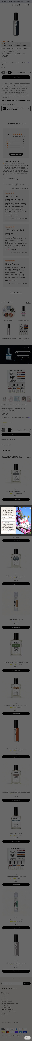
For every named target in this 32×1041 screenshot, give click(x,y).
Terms (12, 530)
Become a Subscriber (8, 531)
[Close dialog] (30, 508)
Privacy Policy (9, 530)
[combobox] (3, 522)
